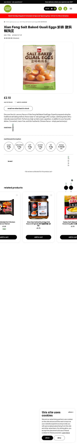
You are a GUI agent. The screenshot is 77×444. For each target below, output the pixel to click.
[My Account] (65, 9)
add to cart (38, 237)
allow (47, 438)
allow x (70, 412)
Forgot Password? (62, 150)
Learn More (66, 433)
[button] (50, 9)
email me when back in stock (18, 108)
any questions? (17, 2)
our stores (7, 2)
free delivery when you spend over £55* (59, 2)
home (7, 22)
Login (62, 143)
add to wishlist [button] (22, 102)
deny (59, 438)
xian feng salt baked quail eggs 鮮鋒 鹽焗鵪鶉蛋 (33, 22)
